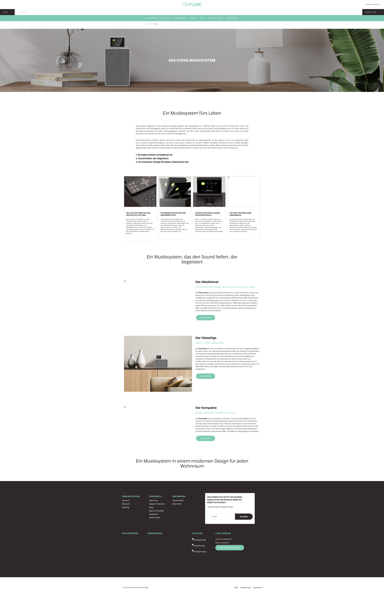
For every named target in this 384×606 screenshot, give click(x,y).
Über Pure (153, 500)
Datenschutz (245, 588)
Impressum (257, 588)
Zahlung (125, 507)
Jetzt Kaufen (205, 318)
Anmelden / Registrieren (373, 4)
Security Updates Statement (156, 512)
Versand (125, 500)
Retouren (126, 504)
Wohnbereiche (181, 18)
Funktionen (166, 18)
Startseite (149, 24)
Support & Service (215, 18)
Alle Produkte (152, 18)
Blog (202, 18)
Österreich (177, 504)
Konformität (154, 517)
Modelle (193, 18)
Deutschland (177, 500)
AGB (236, 588)
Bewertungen (232, 18)
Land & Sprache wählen (229, 548)
